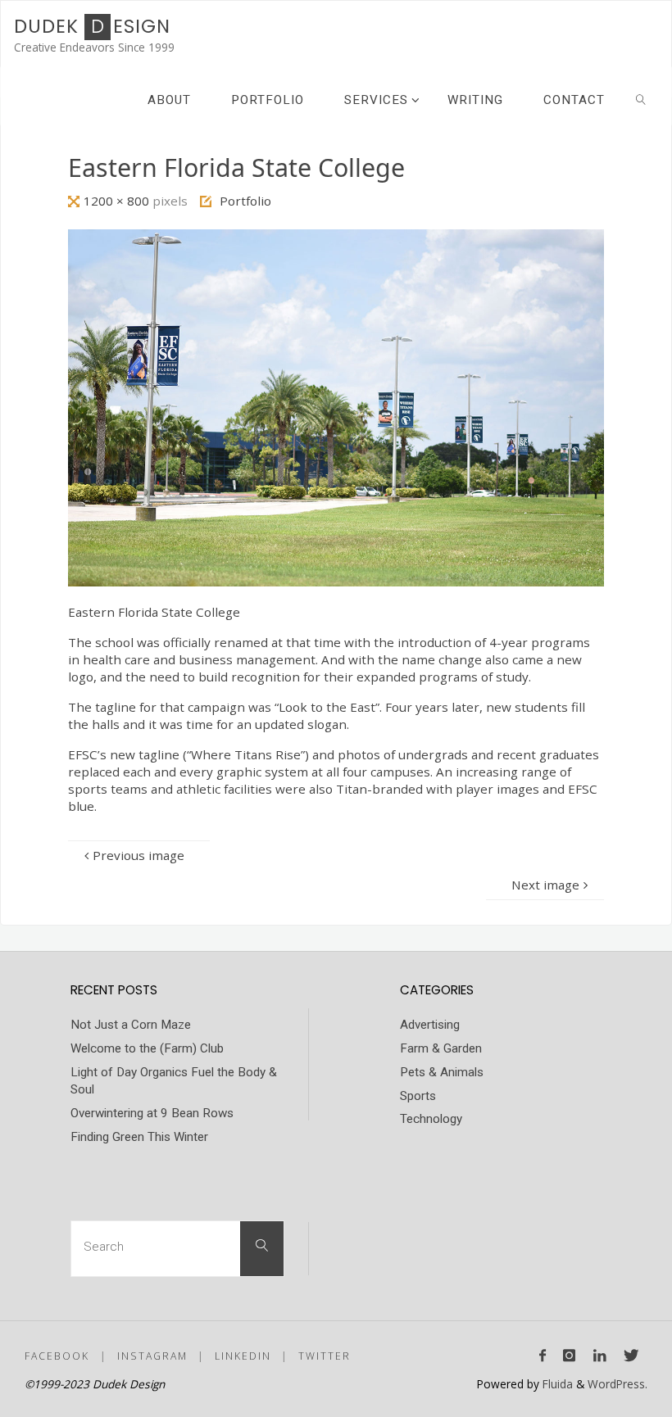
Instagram (152, 1356)
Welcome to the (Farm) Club (147, 1048)
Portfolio (245, 200)
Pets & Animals (442, 1072)
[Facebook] (543, 1355)
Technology (431, 1118)
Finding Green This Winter (139, 1137)
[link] (640, 99)
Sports (418, 1096)
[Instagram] (569, 1355)
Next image (545, 884)
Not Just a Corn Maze (130, 1024)
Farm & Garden (441, 1048)
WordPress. (617, 1384)
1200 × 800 (118, 200)
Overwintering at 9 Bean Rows (152, 1113)
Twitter (324, 1356)
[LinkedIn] (599, 1355)
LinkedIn (243, 1356)
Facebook (57, 1356)
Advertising (430, 1024)
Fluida (556, 1384)
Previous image (138, 855)
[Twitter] (631, 1355)
